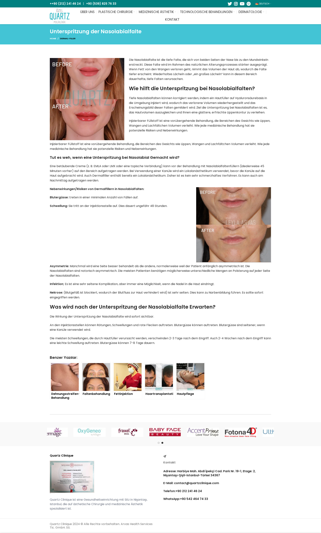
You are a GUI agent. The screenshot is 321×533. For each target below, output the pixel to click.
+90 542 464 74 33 (194, 499)
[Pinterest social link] (249, 4)
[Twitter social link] (230, 4)
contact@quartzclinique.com (196, 483)
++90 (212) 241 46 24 (65, 4)
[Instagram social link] (236, 4)
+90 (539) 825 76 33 (101, 4)
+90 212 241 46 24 (189, 491)
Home (53, 38)
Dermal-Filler (67, 38)
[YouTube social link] (242, 4)
